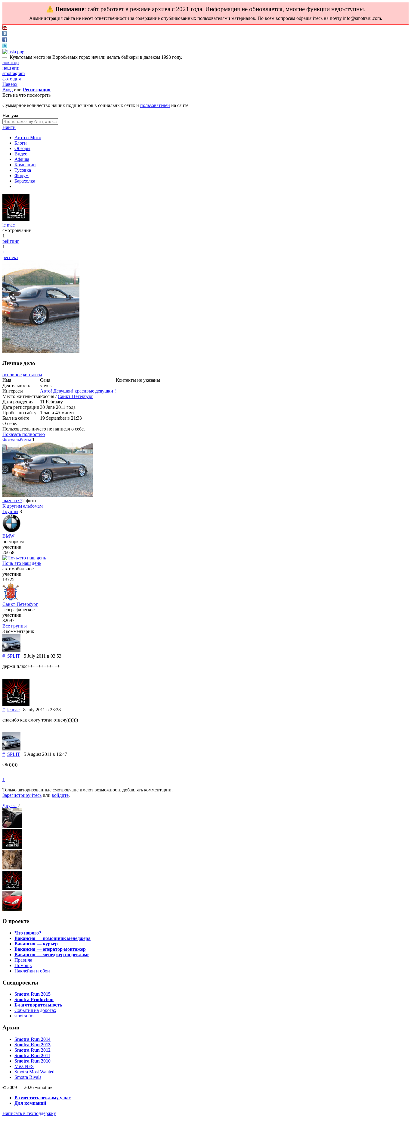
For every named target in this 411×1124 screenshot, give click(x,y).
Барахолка (24, 180)
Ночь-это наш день (21, 563)
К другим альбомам (22, 506)
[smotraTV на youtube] (4, 28)
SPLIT (13, 656)
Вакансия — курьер (36, 943)
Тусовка (22, 170)
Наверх (9, 84)
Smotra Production (34, 999)
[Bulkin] (12, 909)
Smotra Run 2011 (32, 1055)
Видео (20, 153)
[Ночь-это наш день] (24, 557)
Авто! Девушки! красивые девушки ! (78, 390)
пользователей (155, 105)
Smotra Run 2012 (32, 1050)
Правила (23, 960)
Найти (9, 127)
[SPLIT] (11, 650)
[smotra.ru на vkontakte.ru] (4, 34)
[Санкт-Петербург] (10, 598)
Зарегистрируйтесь (22, 795)
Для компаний (30, 1103)
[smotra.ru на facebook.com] (4, 40)
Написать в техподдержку (29, 1113)
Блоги (20, 143)
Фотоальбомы (16, 439)
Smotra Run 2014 (32, 1039)
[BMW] (11, 530)
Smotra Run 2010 (32, 1060)
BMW (8, 536)
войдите (60, 795)
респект (10, 257)
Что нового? (27, 932)
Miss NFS (24, 1066)
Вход (7, 89)
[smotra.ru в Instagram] (13, 51)
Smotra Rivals (27, 1077)
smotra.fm (23, 1015)
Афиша (21, 159)
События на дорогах (35, 1010)
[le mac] (15, 219)
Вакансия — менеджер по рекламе (51, 954)
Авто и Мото (27, 137)
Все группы (14, 625)
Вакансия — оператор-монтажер (50, 949)
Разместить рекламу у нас (42, 1097)
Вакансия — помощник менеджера (52, 938)
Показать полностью (23, 434)
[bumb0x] (12, 867)
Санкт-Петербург (75, 396)
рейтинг (10, 241)
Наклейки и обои (32, 970)
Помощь (23, 965)
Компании (25, 164)
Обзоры (22, 148)
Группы (10, 511)
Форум (21, 175)
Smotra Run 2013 (32, 1044)
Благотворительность (38, 1004)
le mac (8, 224)
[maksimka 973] (12, 826)
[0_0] (12, 888)
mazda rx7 (12, 500)
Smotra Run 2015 (32, 994)
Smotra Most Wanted (34, 1071)
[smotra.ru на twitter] (4, 46)
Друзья (9, 805)
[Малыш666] (12, 847)
